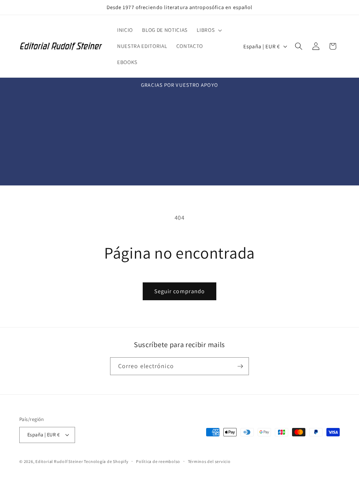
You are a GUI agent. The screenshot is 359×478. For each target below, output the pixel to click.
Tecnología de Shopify (106, 461)
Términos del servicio (209, 461)
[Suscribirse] (240, 366)
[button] (208, 30)
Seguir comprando (179, 291)
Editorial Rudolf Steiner (59, 461)
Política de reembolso (158, 461)
